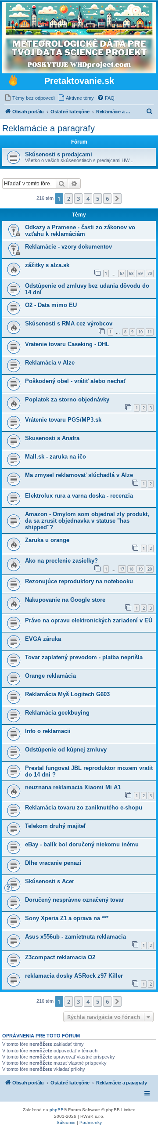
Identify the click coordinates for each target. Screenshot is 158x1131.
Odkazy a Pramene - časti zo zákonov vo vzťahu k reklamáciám (80, 230)
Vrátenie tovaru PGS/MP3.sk (63, 419)
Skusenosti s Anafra (52, 438)
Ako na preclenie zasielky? (61, 560)
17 (122, 569)
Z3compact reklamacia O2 (60, 957)
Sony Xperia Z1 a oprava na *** (66, 918)
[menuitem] (29, 98)
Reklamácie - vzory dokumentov (68, 246)
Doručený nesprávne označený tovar (74, 899)
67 (122, 273)
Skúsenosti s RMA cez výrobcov (68, 323)
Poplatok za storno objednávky (67, 399)
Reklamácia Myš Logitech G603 (67, 694)
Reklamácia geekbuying (57, 712)
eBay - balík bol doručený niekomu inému (82, 844)
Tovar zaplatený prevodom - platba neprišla (84, 657)
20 (149, 569)
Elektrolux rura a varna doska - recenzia (79, 495)
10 (140, 332)
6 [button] (107, 198)
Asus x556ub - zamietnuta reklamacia (75, 936)
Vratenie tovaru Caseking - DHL (67, 344)
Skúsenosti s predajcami (58, 154)
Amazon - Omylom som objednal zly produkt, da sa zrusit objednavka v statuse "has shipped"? (87, 521)
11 (149, 332)
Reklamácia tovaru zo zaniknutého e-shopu (83, 807)
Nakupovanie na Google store (65, 599)
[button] (117, 198)
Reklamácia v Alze (50, 362)
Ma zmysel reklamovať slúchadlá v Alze (79, 475)
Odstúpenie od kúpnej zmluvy (66, 749)
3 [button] (78, 198)
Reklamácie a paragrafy (48, 128)
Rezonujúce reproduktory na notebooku (79, 581)
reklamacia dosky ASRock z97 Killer (74, 975)
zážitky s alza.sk (47, 265)
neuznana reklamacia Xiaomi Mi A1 (73, 787)
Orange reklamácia (50, 675)
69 (140, 273)
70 (149, 273)
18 (131, 569)
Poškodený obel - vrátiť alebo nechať (75, 381)
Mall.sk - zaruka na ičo (55, 456)
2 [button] (68, 198)
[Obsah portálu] (13, 81)
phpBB (57, 1109)
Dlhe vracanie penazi (53, 863)
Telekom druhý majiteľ (55, 826)
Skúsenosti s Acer (49, 881)
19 (140, 569)
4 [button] (88, 198)
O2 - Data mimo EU (51, 305)
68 (131, 273)
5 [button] (97, 198)
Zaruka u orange (47, 540)
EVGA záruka (43, 639)
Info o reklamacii (48, 731)
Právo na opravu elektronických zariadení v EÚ (88, 620)
